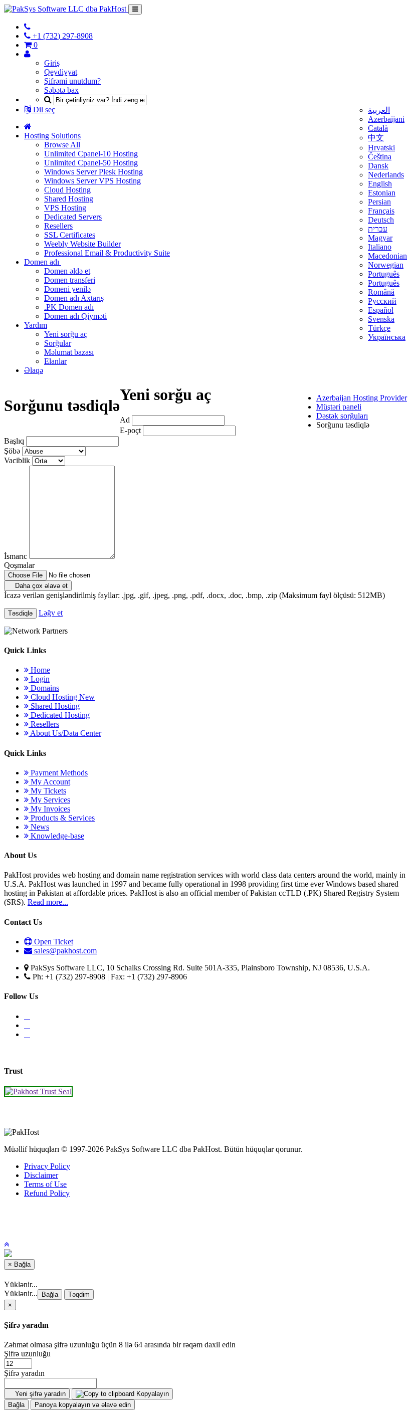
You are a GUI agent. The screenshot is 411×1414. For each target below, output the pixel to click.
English (380, 183)
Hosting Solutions (52, 135)
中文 (376, 137)
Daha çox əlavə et (40, 585)
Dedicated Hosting (59, 715)
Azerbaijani (386, 119)
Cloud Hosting (67, 189)
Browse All (62, 144)
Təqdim (79, 1294)
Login (39, 679)
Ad (125, 420)
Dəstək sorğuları (342, 416)
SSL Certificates (69, 235)
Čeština (379, 156)
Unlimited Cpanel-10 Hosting (91, 153)
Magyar (380, 238)
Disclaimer (41, 1175)
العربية (379, 110)
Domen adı (42, 262)
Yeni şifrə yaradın (39, 1393)
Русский (382, 301)
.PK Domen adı (69, 307)
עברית (377, 229)
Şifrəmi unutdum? (72, 81)
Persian (379, 201)
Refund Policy (47, 1193)
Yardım (35, 325)
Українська (386, 337)
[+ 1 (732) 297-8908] (27, 27)
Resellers (58, 226)
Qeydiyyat (60, 72)
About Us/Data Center (65, 733)
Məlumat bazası (69, 352)
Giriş (52, 63)
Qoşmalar (19, 565)
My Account (49, 781)
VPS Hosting (65, 208)
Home (39, 670)
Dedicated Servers (73, 217)
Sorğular (57, 343)
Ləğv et (51, 613)
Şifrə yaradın (24, 1373)
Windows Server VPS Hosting (92, 180)
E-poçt (130, 430)
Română (381, 292)
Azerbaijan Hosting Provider (361, 397)
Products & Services (62, 818)
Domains (44, 688)
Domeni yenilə (67, 289)
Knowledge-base (56, 836)
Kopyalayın (151, 1393)
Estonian (381, 192)
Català (378, 128)
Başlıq (14, 441)
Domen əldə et (67, 271)
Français (381, 211)
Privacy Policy (47, 1166)
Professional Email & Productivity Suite (107, 253)
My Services (49, 799)
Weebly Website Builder (82, 244)
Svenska (381, 319)
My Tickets (47, 790)
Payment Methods (58, 772)
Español (380, 310)
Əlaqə (33, 370)
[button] (6, 1244)
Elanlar (55, 361)
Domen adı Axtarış (74, 298)
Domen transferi (69, 280)
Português (383, 274)
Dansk (378, 165)
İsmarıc (15, 556)
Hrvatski (381, 147)
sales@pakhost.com (65, 950)
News (39, 827)
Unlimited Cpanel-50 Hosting (91, 162)
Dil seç (43, 109)
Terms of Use (45, 1184)
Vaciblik (17, 460)
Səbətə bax (61, 90)
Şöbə (12, 451)
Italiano (379, 247)
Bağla (50, 1294)
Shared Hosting (68, 198)
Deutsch (381, 220)
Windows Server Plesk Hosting (93, 171)
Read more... (48, 902)
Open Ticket (52, 941)
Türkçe (379, 328)
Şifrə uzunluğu (27, 1353)
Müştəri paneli (338, 406)
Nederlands (386, 174)
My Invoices (49, 808)
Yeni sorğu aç (65, 334)
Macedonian (387, 256)
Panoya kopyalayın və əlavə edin (83, 1404)
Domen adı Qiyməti (75, 316)
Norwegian (385, 265)
